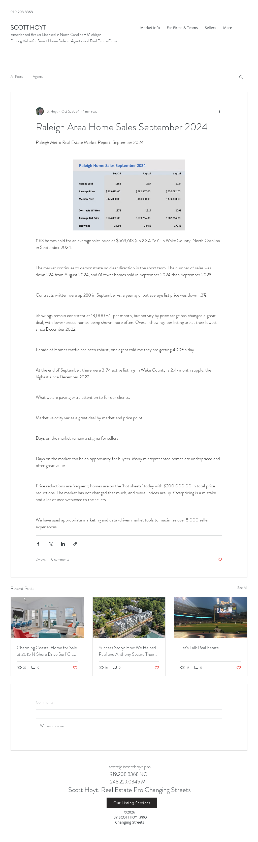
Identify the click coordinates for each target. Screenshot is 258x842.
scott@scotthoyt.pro (130, 766)
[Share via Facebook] (38, 543)
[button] (241, 77)
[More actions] (219, 111)
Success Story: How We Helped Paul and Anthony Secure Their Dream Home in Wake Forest (127, 650)
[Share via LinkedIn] (62, 543)
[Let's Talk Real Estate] (210, 617)
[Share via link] (75, 543)
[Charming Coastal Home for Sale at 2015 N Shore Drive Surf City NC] (47, 617)
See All (242, 587)
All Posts (17, 76)
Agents (38, 76)
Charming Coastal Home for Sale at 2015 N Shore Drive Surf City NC (47, 650)
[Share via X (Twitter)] (50, 543)
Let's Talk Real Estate (199, 647)
